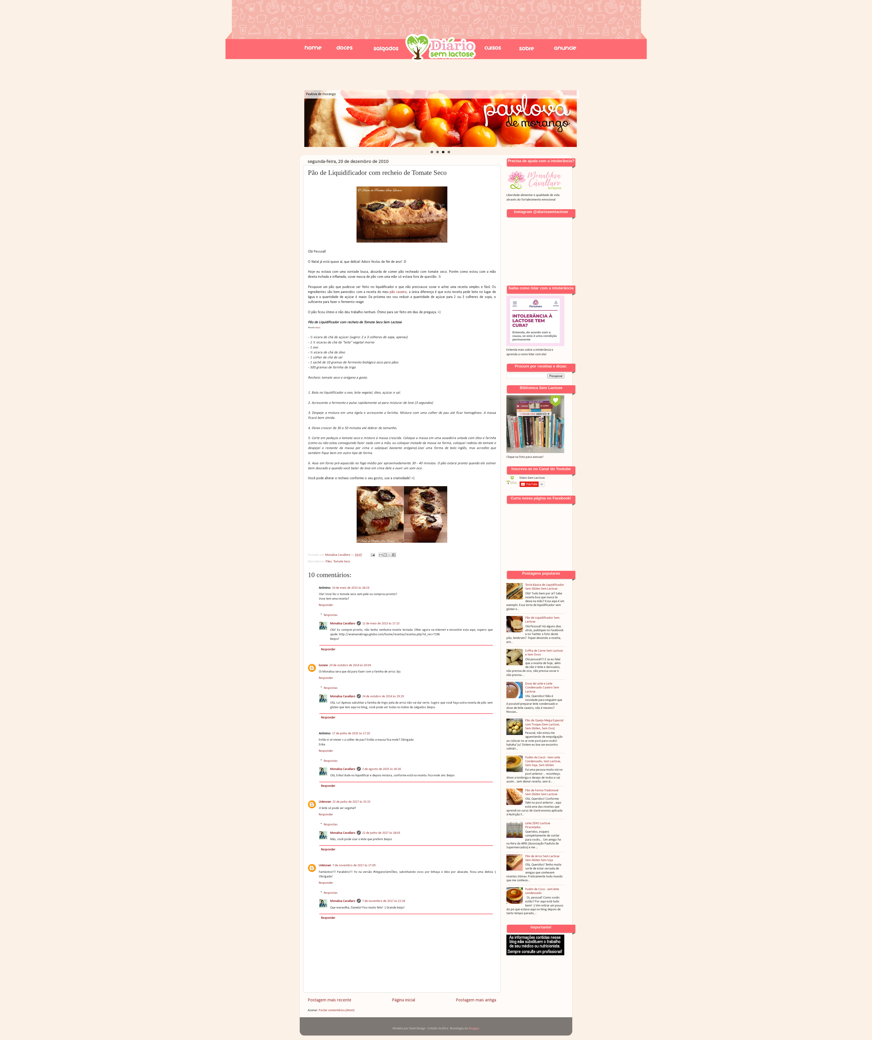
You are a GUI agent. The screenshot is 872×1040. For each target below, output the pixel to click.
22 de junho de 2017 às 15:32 (351, 802)
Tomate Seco (341, 561)
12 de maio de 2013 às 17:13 (380, 623)
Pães (329, 561)
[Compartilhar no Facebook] (393, 555)
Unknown (325, 802)
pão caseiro (398, 292)
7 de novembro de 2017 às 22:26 (383, 901)
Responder (326, 605)
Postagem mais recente (329, 1000)
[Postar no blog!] (385, 555)
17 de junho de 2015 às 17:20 (351, 733)
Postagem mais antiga (476, 1000)
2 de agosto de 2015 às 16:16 (381, 769)
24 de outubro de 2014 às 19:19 (383, 696)
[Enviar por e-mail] (381, 555)
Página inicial (403, 1000)
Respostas (330, 615)
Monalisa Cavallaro (342, 623)
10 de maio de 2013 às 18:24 (350, 588)
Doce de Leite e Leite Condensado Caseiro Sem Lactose (542, 687)
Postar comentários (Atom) (336, 1010)
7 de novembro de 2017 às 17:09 (353, 865)
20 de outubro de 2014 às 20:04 (350, 665)
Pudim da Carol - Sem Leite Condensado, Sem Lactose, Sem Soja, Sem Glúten (543, 761)
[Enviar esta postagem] (372, 555)
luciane (323, 665)
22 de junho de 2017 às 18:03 (381, 833)
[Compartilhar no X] (389, 555)
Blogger (474, 1028)
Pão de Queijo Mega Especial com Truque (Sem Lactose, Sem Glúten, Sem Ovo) (544, 724)
